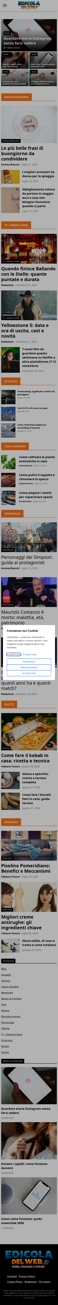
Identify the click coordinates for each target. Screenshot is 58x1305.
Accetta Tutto (29, 673)
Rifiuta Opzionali (29, 667)
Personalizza (29, 661)
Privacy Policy (29, 654)
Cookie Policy (13, 654)
